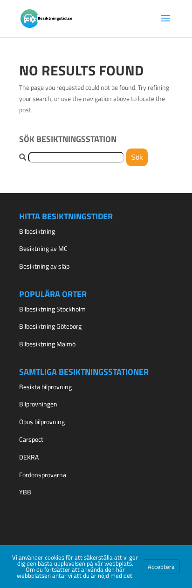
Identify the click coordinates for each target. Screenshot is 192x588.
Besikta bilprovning (45, 387)
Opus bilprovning (42, 421)
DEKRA (29, 457)
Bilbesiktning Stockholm (52, 309)
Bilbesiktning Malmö (47, 344)
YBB (25, 492)
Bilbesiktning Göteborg (50, 326)
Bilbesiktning (37, 231)
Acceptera (161, 566)
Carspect (31, 439)
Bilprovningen (38, 404)
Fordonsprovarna (42, 475)
